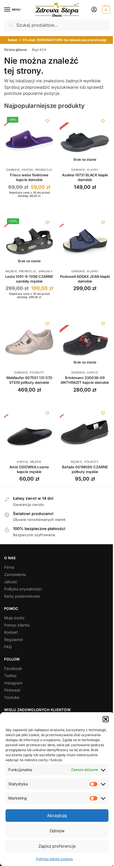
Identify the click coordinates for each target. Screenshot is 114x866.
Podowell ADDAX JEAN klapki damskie (85, 278)
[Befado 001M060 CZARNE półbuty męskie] (85, 431)
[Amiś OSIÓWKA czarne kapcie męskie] (29, 431)
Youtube (11, 697)
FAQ (8, 646)
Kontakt (11, 632)
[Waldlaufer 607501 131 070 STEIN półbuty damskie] (29, 342)
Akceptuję (57, 815)
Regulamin (13, 639)
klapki (92, 169)
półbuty (37, 372)
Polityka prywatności (23, 589)
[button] (105, 719)
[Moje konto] (94, 10)
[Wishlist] (47, 121)
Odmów (57, 830)
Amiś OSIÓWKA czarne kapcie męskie (29, 469)
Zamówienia (15, 574)
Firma (9, 567)
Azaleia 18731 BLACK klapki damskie (85, 177)
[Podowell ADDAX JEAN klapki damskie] (85, 241)
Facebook (13, 668)
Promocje (43, 169)
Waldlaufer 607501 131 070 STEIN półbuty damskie (29, 380)
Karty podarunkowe (22, 596)
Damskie (13, 169)
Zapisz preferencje (57, 846)
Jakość (10, 581)
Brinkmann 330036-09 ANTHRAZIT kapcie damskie (85, 380)
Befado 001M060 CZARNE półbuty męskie (85, 469)
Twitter (10, 675)
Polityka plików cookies (54, 859)
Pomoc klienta (17, 625)
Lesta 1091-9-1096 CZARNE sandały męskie (29, 278)
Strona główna (15, 50)
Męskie (11, 271)
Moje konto (14, 617)
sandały (45, 271)
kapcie (27, 169)
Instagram (13, 683)
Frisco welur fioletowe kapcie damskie (29, 177)
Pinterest (12, 690)
